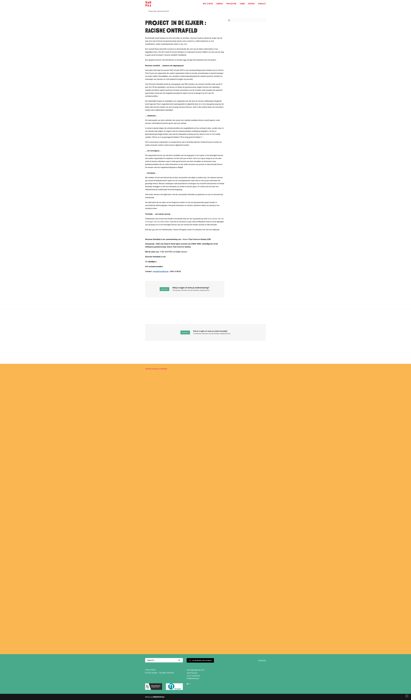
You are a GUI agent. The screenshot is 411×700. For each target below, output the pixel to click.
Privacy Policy (150, 670)
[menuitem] (208, 3)
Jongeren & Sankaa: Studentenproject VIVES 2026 (170, 630)
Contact (262, 4)
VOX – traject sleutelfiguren (160, 537)
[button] (205, 408)
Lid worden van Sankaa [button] (202, 660)
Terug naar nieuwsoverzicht (157, 11)
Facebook (260, 660)
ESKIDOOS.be (158, 697)
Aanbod (219, 4)
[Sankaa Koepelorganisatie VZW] (148, 4)
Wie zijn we (208, 4)
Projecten (231, 4)
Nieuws (251, 4)
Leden (242, 4)
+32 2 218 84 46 (193, 676)
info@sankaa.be (193, 678)
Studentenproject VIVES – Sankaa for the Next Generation (173, 445)
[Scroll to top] (407, 696)
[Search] (164, 660)
